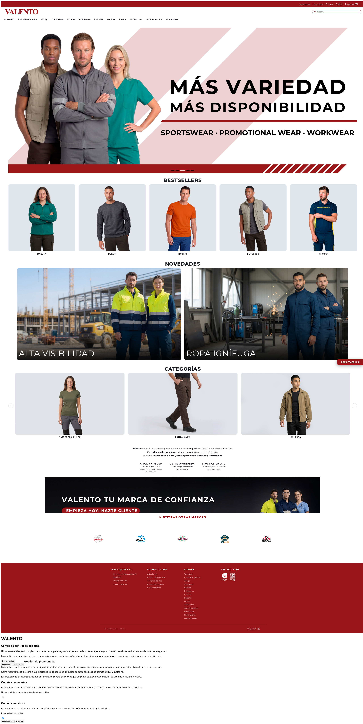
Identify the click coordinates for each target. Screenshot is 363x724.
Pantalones (84, 19)
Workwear (9, 19)
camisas (98, 19)
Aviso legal (152, 574)
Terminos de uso (154, 581)
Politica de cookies (155, 584)
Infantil (122, 19)
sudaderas (57, 19)
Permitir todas (8, 661)
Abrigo (44, 19)
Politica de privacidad (156, 577)
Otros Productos (154, 19)
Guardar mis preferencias (12, 664)
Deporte (111, 19)
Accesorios (136, 19)
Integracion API (190, 618)
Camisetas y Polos (27, 19)
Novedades (172, 19)
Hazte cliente (190, 615)
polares (71, 19)
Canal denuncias (154, 588)
